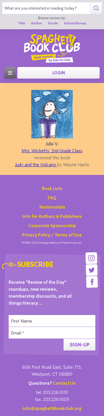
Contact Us (64, 383)
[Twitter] (92, 270)
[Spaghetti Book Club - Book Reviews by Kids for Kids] (52, 48)
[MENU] (10, 73)
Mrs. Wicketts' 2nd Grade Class (52, 150)
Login (58, 72)
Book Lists (52, 188)
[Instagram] (91, 258)
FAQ (52, 197)
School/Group (75, 23)
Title (21, 23)
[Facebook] (92, 282)
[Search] (96, 8)
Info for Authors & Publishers (52, 216)
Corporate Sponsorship (52, 225)
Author (36, 23)
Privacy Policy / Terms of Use (52, 234)
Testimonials (52, 206)
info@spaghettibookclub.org (52, 408)
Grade (53, 23)
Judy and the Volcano (36, 164)
